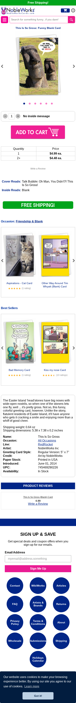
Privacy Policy (15, 622)
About (61, 622)
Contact (15, 585)
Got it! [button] (38, 695)
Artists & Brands (38, 604)
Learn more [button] (31, 686)
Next (72, 66)
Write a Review (38, 168)
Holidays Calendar (38, 659)
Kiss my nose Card (55, 370)
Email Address (15, 552)
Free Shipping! (38, 2)
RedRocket (45, 444)
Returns (61, 604)
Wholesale (14, 640)
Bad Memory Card (19, 370)
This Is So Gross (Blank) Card (38, 497)
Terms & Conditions (38, 622)
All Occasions (47, 440)
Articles (61, 585)
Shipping (61, 640)
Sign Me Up (38, 568)
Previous (3, 66)
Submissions (38, 640)
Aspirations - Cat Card (19, 283)
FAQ (15, 604)
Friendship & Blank (29, 221)
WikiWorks (38, 585)
